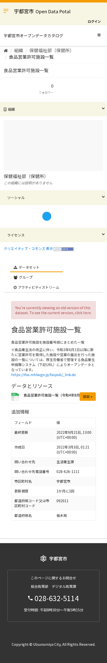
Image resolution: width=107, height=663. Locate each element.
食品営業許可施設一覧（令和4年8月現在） (57, 395)
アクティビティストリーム (38, 287)
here (87, 312)
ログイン (94, 21)
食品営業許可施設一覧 (31, 56)
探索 (87, 396)
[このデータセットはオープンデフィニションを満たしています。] (64, 248)
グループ (25, 277)
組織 (18, 50)
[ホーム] (6, 50)
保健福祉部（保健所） (51, 50)
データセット (29, 267)
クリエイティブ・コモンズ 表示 (28, 248)
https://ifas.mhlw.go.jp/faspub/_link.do (43, 374)
